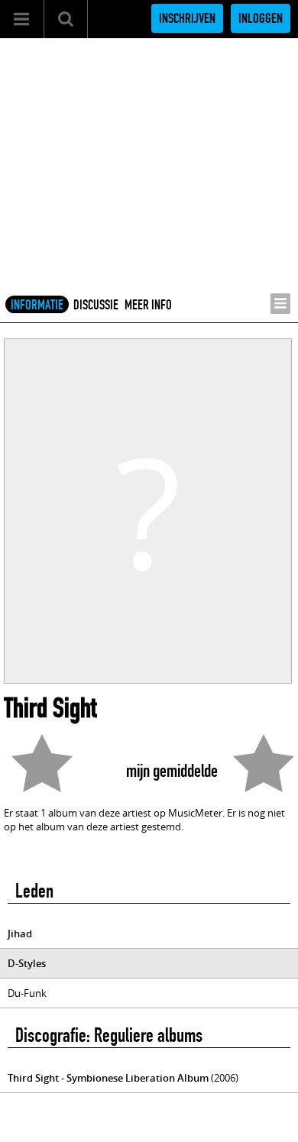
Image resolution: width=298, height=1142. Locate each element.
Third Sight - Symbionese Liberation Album (108, 1078)
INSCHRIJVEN (187, 18)
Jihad (20, 933)
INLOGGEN (260, 18)
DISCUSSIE (95, 304)
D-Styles (27, 963)
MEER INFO (148, 304)
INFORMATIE (37, 304)
